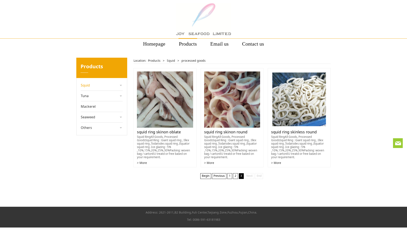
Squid (85, 85)
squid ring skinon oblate (159, 131)
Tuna (85, 96)
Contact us (253, 44)
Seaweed (88, 117)
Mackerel (88, 106)
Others (86, 127)
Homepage (154, 44)
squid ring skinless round (294, 131)
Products (188, 44)
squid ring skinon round (225, 131)
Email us (219, 44)
